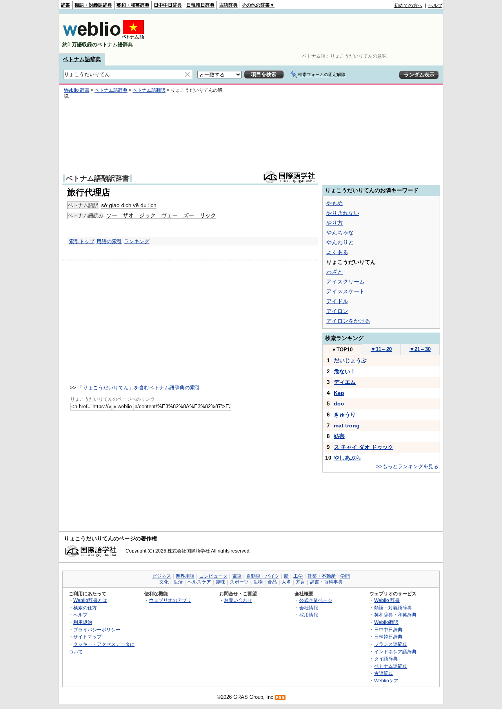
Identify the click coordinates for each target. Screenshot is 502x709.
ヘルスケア (199, 582)
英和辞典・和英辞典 (395, 614)
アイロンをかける (348, 321)
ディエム (345, 382)
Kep (339, 393)
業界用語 (185, 576)
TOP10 (342, 350)
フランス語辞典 (390, 644)
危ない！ (345, 371)
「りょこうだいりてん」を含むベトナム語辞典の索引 (139, 388)
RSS (280, 697)
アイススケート (345, 291)
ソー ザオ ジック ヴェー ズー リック (161, 215)
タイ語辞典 (386, 658)
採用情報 (308, 614)
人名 (286, 582)
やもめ (334, 203)
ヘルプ (435, 5)
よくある (337, 252)
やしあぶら (347, 457)
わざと (334, 272)
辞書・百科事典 (326, 582)
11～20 (381, 349)
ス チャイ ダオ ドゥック (363, 447)
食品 (272, 582)
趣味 (220, 582)
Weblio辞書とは (90, 600)
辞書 (65, 5)
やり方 (334, 223)
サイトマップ (87, 636)
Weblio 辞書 (76, 90)
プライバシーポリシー (96, 629)
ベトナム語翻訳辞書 (97, 178)
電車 (237, 576)
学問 (345, 576)
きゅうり (345, 414)
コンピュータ (213, 576)
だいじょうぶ (350, 360)
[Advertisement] (299, 33)
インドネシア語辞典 (395, 651)
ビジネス (161, 576)
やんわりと (340, 242)
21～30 (420, 349)
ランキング (136, 241)
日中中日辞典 (168, 5)
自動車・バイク (262, 576)
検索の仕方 (85, 607)
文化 (164, 582)
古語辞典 (228, 5)
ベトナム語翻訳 (149, 90)
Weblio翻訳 (386, 622)
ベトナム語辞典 (82, 59)
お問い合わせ (238, 600)
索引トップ (82, 241)
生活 (178, 582)
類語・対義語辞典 (93, 5)
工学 (298, 576)
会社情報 (308, 607)
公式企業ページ (315, 600)
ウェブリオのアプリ (170, 600)
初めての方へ (408, 5)
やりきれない (342, 213)
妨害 (339, 436)
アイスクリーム (345, 281)
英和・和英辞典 (132, 5)
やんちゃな (340, 232)
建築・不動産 (321, 576)
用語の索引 (109, 241)
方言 (300, 582)
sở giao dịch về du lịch (128, 205)
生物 (258, 582)
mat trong (347, 425)
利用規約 (82, 622)
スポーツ (239, 582)
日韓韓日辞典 (200, 5)
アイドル (337, 301)
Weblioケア (386, 680)
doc (339, 403)
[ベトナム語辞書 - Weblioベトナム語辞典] (103, 38)
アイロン (337, 311)
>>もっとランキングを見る (407, 466)
